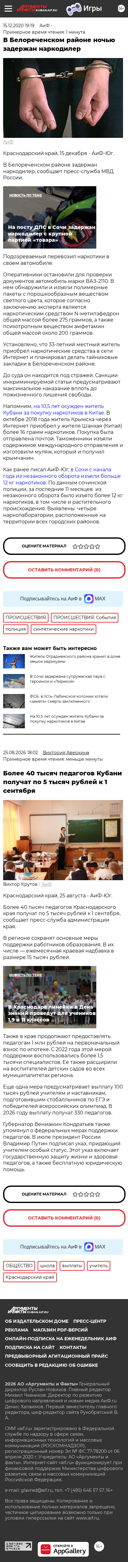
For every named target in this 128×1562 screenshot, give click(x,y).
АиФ (8, 142)
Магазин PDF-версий (60, 1330)
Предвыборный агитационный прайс (56, 1356)
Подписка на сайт (30, 1347)
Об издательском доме (36, 1321)
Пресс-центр (89, 1321)
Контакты (73, 1347)
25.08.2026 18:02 (20, 752)
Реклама (16, 1330)
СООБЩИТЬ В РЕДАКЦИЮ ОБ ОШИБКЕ (51, 1365)
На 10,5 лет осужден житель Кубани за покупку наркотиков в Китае (67, 719)
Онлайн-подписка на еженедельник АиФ (61, 1338)
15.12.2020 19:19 (18, 25)
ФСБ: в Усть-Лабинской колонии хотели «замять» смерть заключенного (69, 699)
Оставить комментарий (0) (64, 570)
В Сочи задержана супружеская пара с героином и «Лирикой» (67, 679)
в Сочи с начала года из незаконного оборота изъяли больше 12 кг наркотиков (62, 476)
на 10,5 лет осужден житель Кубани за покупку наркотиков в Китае (53, 409)
